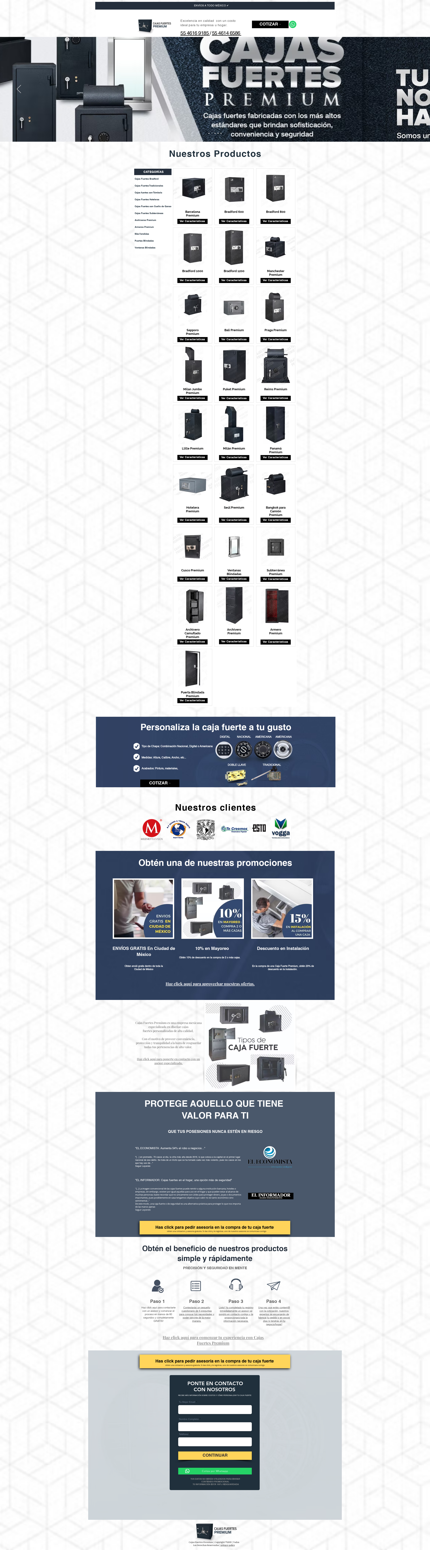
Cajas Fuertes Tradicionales (149, 185)
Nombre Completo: (189, 1419)
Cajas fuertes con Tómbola (148, 192)
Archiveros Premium (145, 220)
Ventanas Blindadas (145, 247)
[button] (270, 24)
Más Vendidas (142, 233)
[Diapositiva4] (218, 133)
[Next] (411, 89)
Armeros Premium (144, 227)
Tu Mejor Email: (187, 1402)
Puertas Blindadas (144, 240)
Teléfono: (184, 1434)
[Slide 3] (215, 133)
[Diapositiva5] (221, 133)
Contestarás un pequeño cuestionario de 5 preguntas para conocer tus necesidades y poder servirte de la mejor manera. (196, 1314)
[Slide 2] (211, 133)
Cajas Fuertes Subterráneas (149, 213)
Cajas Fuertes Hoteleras (147, 199)
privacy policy (228, 1545)
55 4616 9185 (195, 33)
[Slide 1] (208, 133)
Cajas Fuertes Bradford (147, 178)
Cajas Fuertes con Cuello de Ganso (153, 206)
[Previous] (19, 89)
